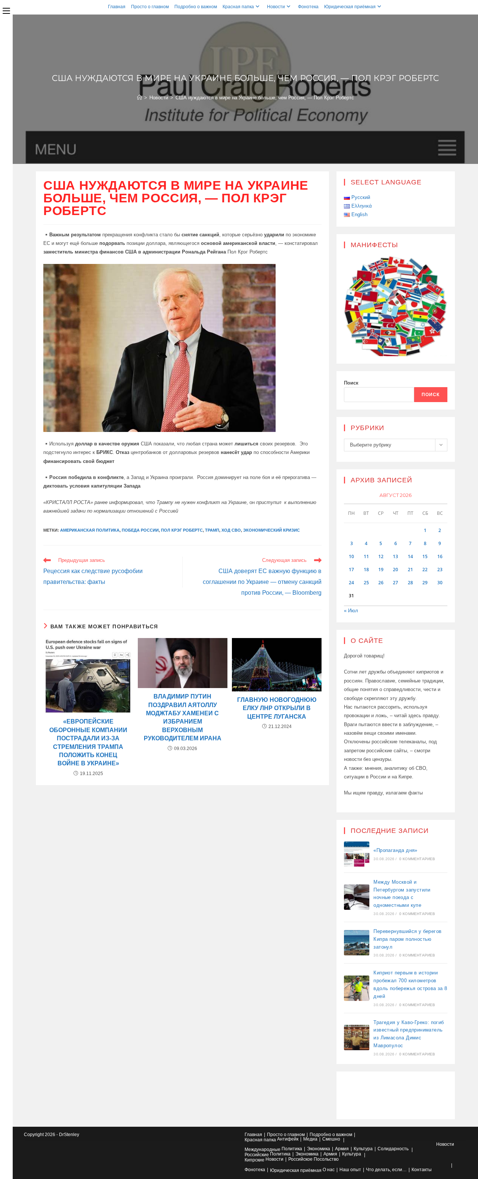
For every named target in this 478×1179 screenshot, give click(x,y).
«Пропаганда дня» (395, 850)
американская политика (90, 530)
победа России (140, 530)
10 (351, 556)
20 (395, 569)
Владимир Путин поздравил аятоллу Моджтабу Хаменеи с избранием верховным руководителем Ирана (182, 717)
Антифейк (287, 1139)
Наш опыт (350, 1169)
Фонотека (308, 6)
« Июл (351, 610)
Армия (342, 1148)
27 (395, 582)
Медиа (310, 1139)
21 (410, 569)
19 (381, 569)
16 (440, 556)
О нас (329, 1169)
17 (351, 569)
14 (410, 556)
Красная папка (238, 6)
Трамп (212, 530)
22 (425, 569)
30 (440, 582)
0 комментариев (417, 859)
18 (366, 569)
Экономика (318, 1148)
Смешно (331, 1139)
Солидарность (393, 1148)
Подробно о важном (195, 6)
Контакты (422, 1169)
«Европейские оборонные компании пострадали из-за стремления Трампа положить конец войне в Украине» (88, 742)
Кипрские (254, 1160)
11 (366, 556)
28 (410, 582)
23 (440, 569)
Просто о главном (150, 6)
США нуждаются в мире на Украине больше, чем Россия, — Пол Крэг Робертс (265, 97)
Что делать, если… (386, 1169)
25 (366, 582)
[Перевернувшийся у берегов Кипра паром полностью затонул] (356, 942)
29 (425, 582)
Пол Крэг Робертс (182, 530)
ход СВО (231, 530)
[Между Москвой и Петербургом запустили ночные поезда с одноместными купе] (356, 897)
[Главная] (139, 97)
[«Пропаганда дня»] (356, 854)
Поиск (351, 383)
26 (381, 582)
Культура (363, 1148)
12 (381, 556)
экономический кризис (271, 530)
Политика (292, 1148)
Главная (116, 6)
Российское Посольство (313, 1159)
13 (395, 556)
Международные (262, 1149)
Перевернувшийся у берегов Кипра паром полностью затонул (407, 939)
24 (351, 582)
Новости (276, 6)
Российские (257, 1154)
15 (425, 556)
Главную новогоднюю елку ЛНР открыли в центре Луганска (277, 708)
